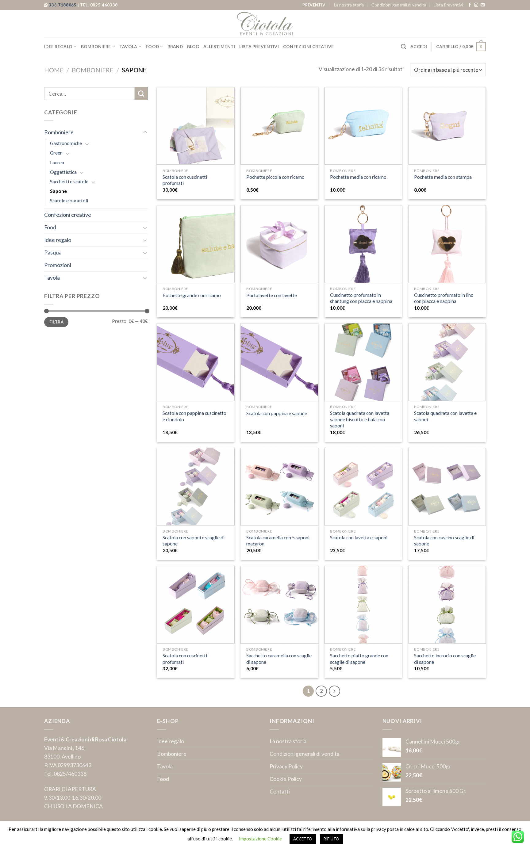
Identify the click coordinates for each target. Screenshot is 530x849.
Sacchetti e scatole (69, 181)
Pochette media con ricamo (358, 177)
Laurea (57, 162)
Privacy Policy (286, 766)
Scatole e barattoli (69, 200)
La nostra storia (349, 4)
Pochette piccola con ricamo (275, 177)
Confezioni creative (308, 46)
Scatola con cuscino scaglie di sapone (444, 540)
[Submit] (141, 93)
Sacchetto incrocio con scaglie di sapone (445, 658)
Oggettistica (63, 172)
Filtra (56, 321)
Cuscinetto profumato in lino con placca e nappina (444, 298)
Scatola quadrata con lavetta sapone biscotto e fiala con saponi (359, 419)
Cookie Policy (286, 779)
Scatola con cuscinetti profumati (185, 180)
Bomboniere (96, 46)
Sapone (58, 191)
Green (56, 152)
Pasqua (53, 252)
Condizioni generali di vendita (398, 4)
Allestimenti (219, 46)
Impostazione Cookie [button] (260, 838)
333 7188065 (63, 4)
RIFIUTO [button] (331, 838)
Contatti (280, 791)
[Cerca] (403, 46)
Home (53, 70)
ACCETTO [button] (302, 838)
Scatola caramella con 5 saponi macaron (277, 540)
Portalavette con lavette (271, 295)
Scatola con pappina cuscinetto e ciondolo (194, 416)
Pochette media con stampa (443, 177)
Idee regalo (58, 46)
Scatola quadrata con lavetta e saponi (445, 416)
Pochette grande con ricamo (192, 295)
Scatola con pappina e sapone (276, 413)
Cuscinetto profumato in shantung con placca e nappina (361, 298)
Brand (175, 46)
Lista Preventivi (448, 4)
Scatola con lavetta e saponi (358, 537)
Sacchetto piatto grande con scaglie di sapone (359, 658)
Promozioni (57, 265)
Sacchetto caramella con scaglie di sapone (279, 658)
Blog (193, 46)
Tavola (128, 46)
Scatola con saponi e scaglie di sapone (194, 540)
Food (152, 46)
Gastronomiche (66, 143)
